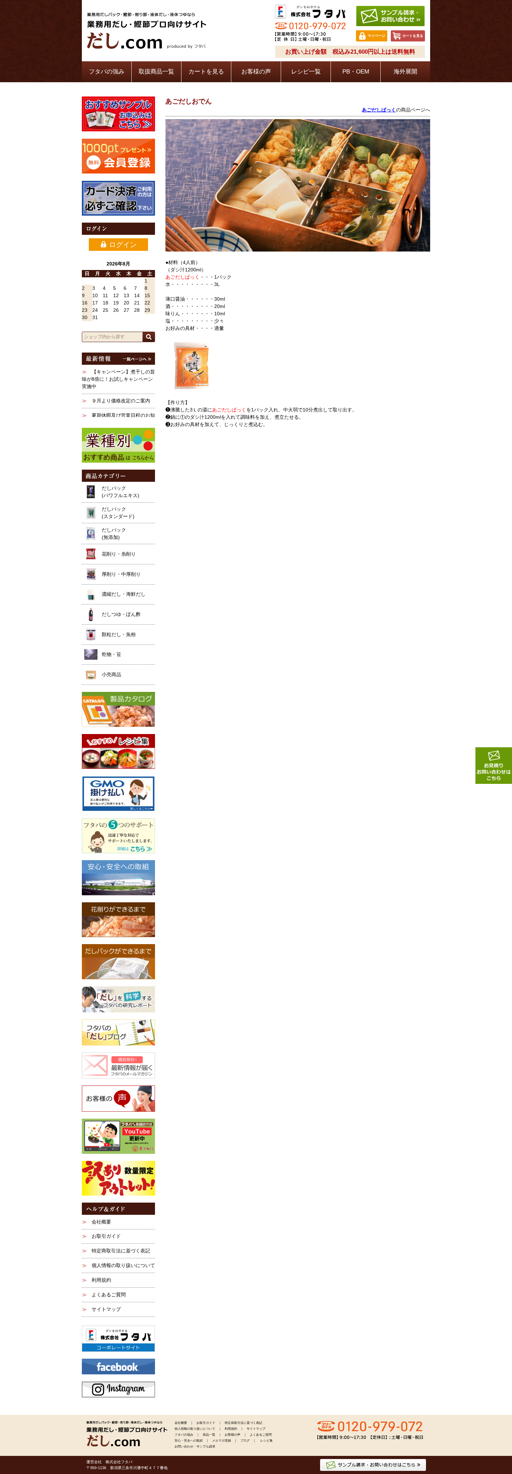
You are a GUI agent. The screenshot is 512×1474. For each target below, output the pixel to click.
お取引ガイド (106, 1236)
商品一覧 (209, 1434)
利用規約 (101, 1280)
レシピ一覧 (306, 71)
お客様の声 (256, 71)
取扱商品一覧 (156, 71)
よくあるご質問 (109, 1294)
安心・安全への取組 (188, 1440)
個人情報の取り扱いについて (123, 1265)
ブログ (245, 1440)
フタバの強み (106, 71)
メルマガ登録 (221, 1440)
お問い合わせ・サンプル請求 (194, 1446)
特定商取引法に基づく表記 (121, 1250)
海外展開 (405, 71)
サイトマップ (106, 1309)
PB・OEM (355, 71)
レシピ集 (266, 1440)
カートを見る (206, 71)
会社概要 (101, 1222)
